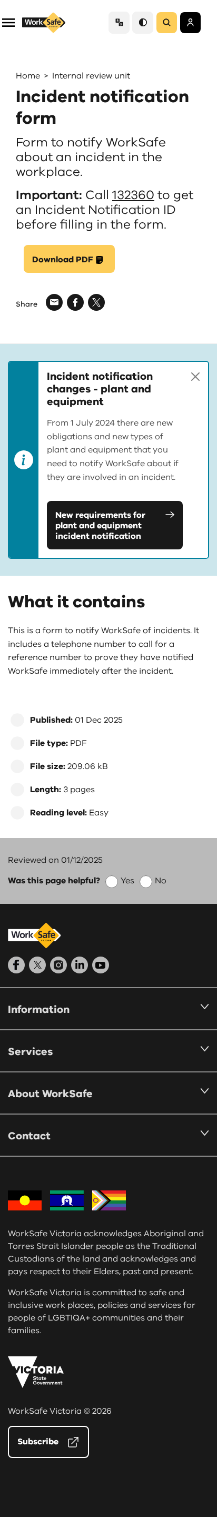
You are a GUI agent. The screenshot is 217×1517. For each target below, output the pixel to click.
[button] (8, 22)
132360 (133, 194)
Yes (127, 880)
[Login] (190, 22)
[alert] (108, 460)
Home (28, 76)
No (160, 880)
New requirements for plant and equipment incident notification (100, 525)
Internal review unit (91, 76)
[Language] (119, 22)
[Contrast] (142, 22)
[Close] (195, 376)
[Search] (166, 22)
